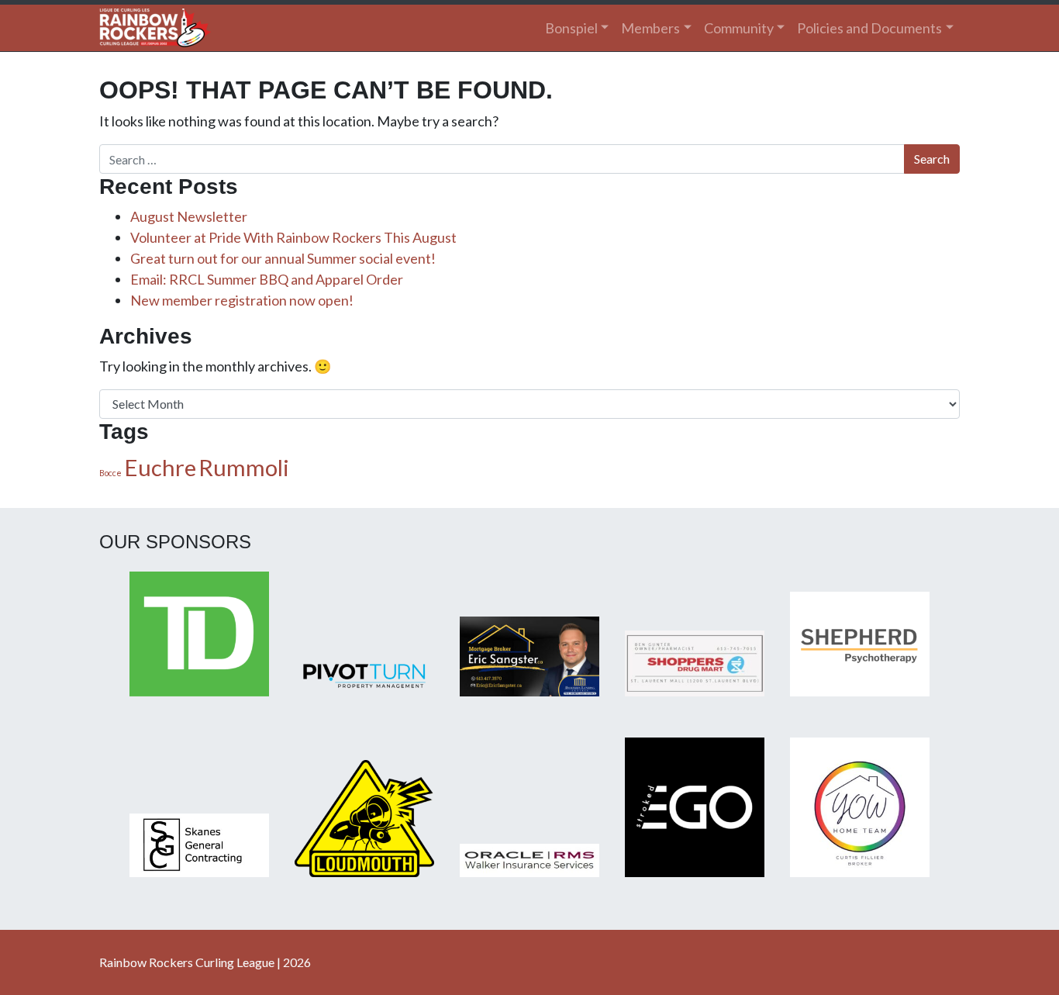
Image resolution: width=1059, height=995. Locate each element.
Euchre (160, 467)
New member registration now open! (242, 300)
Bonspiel (571, 27)
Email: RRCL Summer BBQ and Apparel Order (266, 279)
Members (650, 27)
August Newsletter (188, 216)
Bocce (110, 473)
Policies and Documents (869, 27)
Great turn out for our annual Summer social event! (283, 258)
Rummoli (243, 467)
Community (739, 27)
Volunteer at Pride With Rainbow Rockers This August (293, 237)
